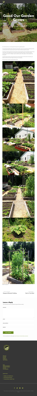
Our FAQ (4, 367)
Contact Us (5, 358)
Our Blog (4, 356)
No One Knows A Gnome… (8, 377)
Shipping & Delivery (6, 365)
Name (4, 319)
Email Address (5, 323)
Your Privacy (5, 359)
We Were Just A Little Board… (8, 375)
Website (4, 327)
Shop (4, 364)
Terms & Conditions (6, 366)
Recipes (4, 357)
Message (4, 307)
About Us (4, 355)
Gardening (22, 26)
